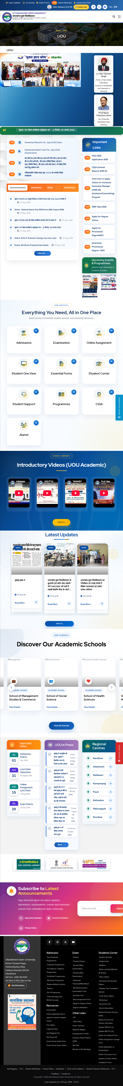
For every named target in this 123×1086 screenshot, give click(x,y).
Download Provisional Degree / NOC (95, 247)
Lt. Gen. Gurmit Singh (103, 75)
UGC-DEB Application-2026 (97, 158)
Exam (50, 187)
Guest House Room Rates (56, 1045)
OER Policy (77, 1021)
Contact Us (66, 1074)
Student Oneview (105, 957)
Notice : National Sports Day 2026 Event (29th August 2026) (39, 210)
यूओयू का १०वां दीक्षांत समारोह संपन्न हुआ (58, 830)
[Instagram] (57, 942)
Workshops (69, 187)
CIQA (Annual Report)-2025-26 (96, 169)
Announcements (17, 187)
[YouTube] (73, 942)
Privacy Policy (48, 1069)
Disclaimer (60, 1069)
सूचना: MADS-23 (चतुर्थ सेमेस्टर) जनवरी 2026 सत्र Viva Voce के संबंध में (40, 199)
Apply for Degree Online (97, 218)
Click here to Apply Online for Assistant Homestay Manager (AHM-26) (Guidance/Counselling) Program (100, 188)
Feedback (55, 1074)
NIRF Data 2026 (96, 207)
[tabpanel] (43, 227)
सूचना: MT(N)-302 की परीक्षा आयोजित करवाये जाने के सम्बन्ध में (36, 220)
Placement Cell (105, 1004)
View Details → (16, 707)
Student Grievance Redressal (97, 1069)
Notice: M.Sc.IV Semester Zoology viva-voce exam (44, 130)
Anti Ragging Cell (53, 1033)
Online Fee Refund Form (108, 1035)
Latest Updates (15, 3)
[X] (65, 942)
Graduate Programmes (56, 965)
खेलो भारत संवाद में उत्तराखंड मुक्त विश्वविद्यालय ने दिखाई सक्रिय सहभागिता (92, 583)
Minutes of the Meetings (82, 1049)
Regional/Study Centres (56, 984)
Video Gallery (104, 977)
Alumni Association (106, 1008)
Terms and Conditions (75, 1069)
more (60, 845)
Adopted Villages (79, 1030)
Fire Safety (50, 1025)
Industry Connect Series (108, 1058)
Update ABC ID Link (106, 1031)
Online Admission (62, 3)
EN (110, 7)
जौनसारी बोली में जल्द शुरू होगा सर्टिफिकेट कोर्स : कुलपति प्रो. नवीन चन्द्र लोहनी (60, 583)
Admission (36, 187)
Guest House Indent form (56, 1041)
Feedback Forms (105, 1062)
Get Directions (18, 985)
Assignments (104, 961)
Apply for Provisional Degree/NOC (95, 232)
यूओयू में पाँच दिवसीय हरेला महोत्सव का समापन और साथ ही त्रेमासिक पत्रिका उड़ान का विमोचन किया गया (61, 814)
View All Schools (61, 726)
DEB (25, 19)
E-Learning (30, 3)
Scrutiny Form (78, 995)
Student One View (83, 3)
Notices (50, 988)
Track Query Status (106, 996)
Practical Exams (79, 961)
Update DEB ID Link (106, 1027)
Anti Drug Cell (51, 1037)
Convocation (51, 1010)
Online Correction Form (108, 1054)
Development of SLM (81, 1034)
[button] (11, 687)
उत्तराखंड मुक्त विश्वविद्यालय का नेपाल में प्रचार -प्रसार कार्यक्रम (27, 583)
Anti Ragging (12, 1069)
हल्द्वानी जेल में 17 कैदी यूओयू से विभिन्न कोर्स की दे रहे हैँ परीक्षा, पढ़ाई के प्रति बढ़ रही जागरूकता (60, 794)
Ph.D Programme (53, 992)
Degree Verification (80, 1007)
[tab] (18, 188)
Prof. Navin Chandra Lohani (103, 114)
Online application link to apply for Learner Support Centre (56, 1017)
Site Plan (76, 1045)
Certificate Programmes (56, 976)
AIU (32, 19)
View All (61, 522)
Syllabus (102, 965)
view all (41, 253)
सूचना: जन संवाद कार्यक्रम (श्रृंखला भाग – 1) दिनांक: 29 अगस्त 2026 (38, 227)
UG (21, 19)
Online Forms (44, 3)
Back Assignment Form (82, 999)
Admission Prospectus (55, 980)
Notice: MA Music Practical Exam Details (32, 245)
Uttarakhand (32, 17)
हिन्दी (115, 7)
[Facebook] (49, 942)
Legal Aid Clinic (52, 1029)
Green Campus (78, 1026)
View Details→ (52, 707)
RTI (74, 1017)
